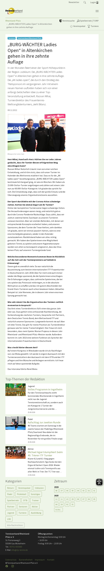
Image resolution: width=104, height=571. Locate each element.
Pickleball (21, 494)
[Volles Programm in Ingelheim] (15, 389)
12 (56, 499)
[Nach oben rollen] (98, 565)
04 (78, 490)
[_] (36, 133)
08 (56, 490)
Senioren (23, 506)
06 (67, 490)
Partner (10, 506)
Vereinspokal (24, 488)
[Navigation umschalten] (97, 11)
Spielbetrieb (13, 500)
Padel (9, 494)
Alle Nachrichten (15, 525)
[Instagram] (12, 566)
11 (62, 499)
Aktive (35, 506)
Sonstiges (35, 494)
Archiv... (58, 509)
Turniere (22, 512)
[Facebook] (7, 566)
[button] (84, 2)
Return (10, 488)
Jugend (10, 512)
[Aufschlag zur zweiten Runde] (15, 422)
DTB (25, 500)
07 (62, 490)
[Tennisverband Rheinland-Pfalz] (13, 11)
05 (73, 490)
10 (67, 499)
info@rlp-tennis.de (19, 550)
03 (83, 490)
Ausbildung (36, 512)
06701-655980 (15, 546)
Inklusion (39, 488)
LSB (9, 519)
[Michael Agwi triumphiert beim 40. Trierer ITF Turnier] (15, 452)
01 (94, 490)
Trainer (35, 500)
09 (73, 499)
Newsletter (74, 2)
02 (89, 490)
